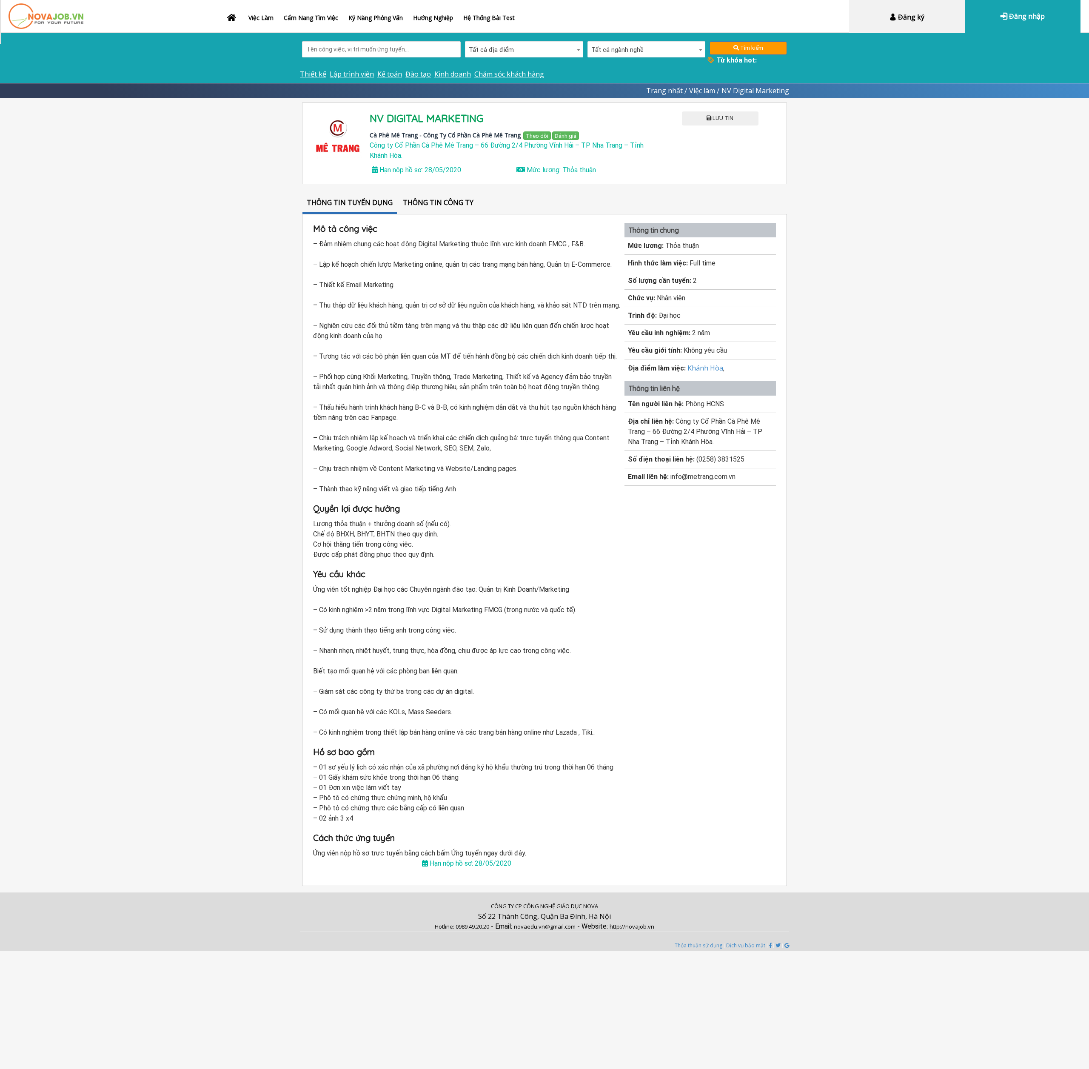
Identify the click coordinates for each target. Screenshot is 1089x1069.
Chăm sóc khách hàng (509, 74)
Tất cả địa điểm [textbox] (491, 50)
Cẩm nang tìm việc (311, 18)
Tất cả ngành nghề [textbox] (617, 50)
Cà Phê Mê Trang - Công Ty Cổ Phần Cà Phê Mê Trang (445, 135)
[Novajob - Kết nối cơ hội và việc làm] (46, 12)
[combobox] (524, 49)
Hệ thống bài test (489, 18)
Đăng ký (910, 17)
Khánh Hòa (705, 368)
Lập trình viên (352, 74)
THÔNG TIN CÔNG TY (438, 202)
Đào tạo (418, 74)
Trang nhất (664, 90)
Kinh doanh (452, 74)
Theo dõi (537, 136)
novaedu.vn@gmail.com (545, 926)
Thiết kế (313, 74)
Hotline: (445, 926)
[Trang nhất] (232, 12)
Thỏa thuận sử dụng (698, 945)
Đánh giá (565, 136)
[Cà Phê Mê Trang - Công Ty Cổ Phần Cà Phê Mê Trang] (338, 138)
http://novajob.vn (632, 926)
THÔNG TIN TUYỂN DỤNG (350, 202)
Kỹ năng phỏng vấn (375, 18)
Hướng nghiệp (433, 18)
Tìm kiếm (751, 48)
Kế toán (389, 74)
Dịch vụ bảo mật (745, 945)
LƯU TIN (722, 118)
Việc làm (261, 18)
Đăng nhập (1026, 16)
